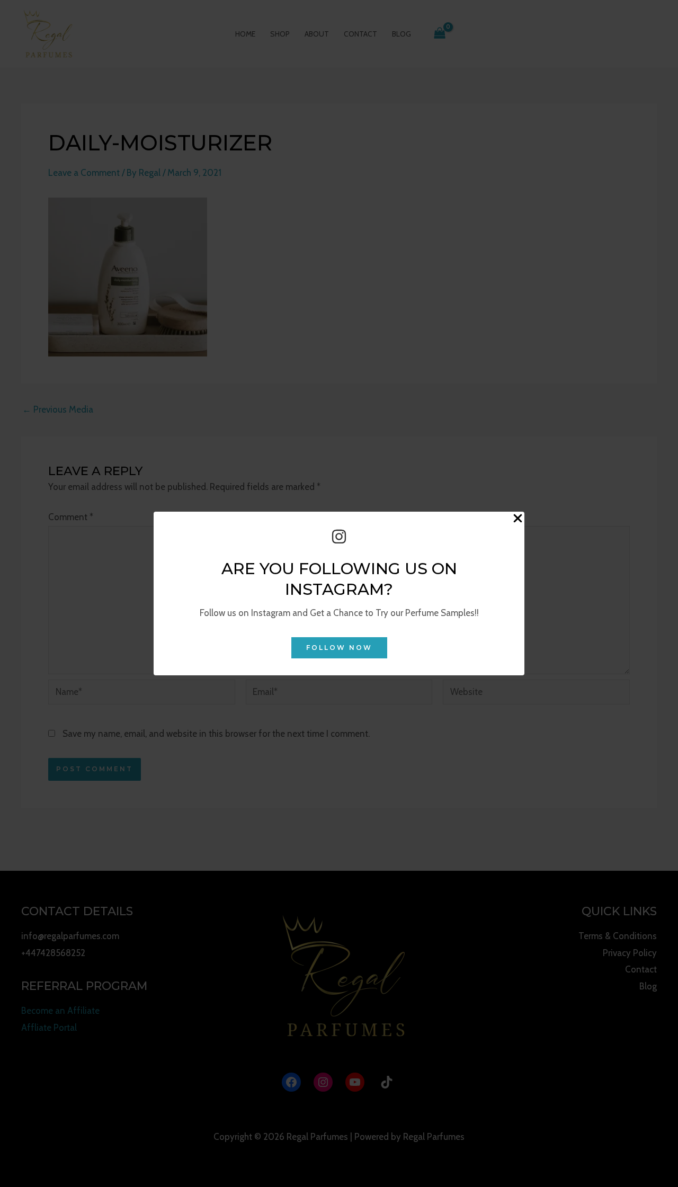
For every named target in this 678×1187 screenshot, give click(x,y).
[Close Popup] (517, 519)
